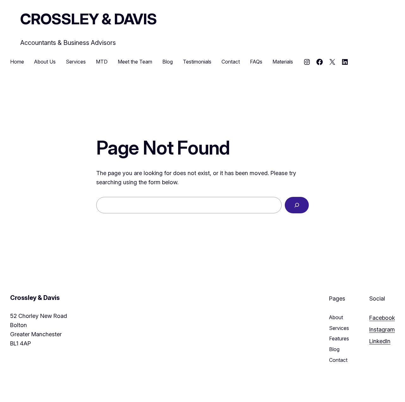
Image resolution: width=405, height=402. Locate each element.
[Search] (297, 205)
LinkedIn (379, 341)
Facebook (382, 317)
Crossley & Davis (88, 18)
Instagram (382, 329)
